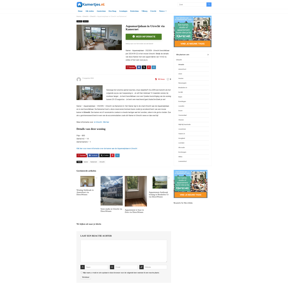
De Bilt (180, 92)
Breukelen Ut (182, 87)
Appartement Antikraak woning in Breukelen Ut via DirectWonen (159, 194)
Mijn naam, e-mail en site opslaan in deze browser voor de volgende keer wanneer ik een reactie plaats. (121, 273)
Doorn (180, 110)
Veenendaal (182, 115)
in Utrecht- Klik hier (101, 122)
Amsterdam (101, 11)
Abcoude (181, 147)
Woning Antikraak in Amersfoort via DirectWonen (85, 192)
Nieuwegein (182, 83)
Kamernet (93, 162)
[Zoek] (209, 4)
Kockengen (182, 152)
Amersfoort (182, 69)
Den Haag (112, 11)
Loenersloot (182, 161)
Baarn (180, 97)
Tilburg (144, 11)
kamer (86, 162)
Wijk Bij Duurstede (184, 124)
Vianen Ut (181, 134)
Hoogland (181, 138)
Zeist (180, 74)
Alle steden (89, 11)
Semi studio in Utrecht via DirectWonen (111, 210)
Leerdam (181, 143)
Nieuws (162, 11)
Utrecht (153, 11)
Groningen (123, 11)
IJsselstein (182, 129)
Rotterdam (134, 11)
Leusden (181, 106)
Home (80, 11)
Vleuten (181, 120)
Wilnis (180, 157)
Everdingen (182, 101)
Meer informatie (145, 36)
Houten (180, 78)
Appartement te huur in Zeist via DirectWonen (134, 211)
